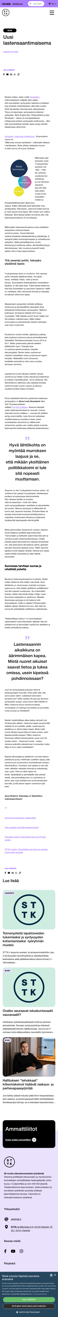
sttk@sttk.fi (16, 1219)
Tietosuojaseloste (40, 1294)
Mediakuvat (18, 3)
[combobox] (36, 3)
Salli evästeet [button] (29, 1299)
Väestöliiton (35, 97)
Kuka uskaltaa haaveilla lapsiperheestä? (22, 827)
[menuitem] (54, 3)
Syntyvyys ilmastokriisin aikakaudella (20, 817)
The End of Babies (20, 407)
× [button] (55, 1275)
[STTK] (21, 12)
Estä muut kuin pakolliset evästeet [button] (29, 1306)
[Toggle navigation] (52, 12)
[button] (29, 1312)
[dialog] (29, 1294)
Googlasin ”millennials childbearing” (20, 136)
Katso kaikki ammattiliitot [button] (18, 1139)
